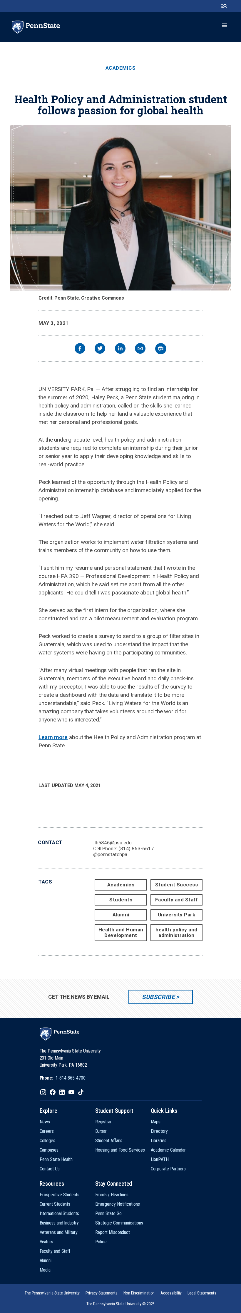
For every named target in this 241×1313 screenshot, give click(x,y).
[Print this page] (160, 348)
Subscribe (158, 996)
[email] (140, 349)
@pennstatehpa (110, 854)
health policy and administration (176, 932)
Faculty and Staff (176, 900)
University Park (176, 915)
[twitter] (100, 349)
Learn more (53, 737)
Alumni (121, 915)
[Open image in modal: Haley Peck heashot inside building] (120, 207)
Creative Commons (102, 298)
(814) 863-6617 (136, 848)
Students (120, 900)
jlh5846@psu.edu (112, 843)
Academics (121, 68)
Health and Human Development (120, 932)
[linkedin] (120, 349)
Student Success (176, 885)
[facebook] (80, 349)
